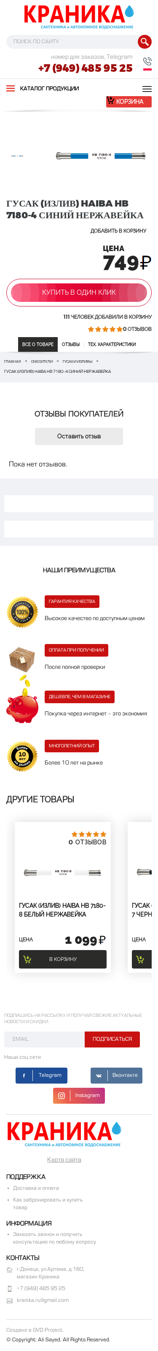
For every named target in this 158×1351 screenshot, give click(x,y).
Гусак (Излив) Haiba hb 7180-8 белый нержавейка (62, 910)
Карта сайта (64, 1160)
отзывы (71, 344)
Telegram (50, 1075)
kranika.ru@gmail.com (43, 1300)
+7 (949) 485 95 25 (85, 68)
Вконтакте (125, 1075)
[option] (17, 156)
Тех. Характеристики (112, 344)
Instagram (87, 1095)
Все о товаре (38, 344)
